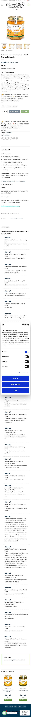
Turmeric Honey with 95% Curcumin (8, 690)
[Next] (27, 28)
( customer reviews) (13, 62)
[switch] (27, 356)
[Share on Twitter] (8, 138)
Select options (8, 699)
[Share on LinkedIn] (17, 138)
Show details (22, 372)
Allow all (15, 378)
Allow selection (15, 384)
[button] (2, 5)
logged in (13, 660)
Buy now (24, 111)
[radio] (3, 106)
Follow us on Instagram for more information (13, 181)
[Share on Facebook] (5, 138)
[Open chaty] (4, 713)
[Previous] (3, 28)
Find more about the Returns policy (10, 206)
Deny (15, 390)
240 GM (16, 219)
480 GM (21, 219)
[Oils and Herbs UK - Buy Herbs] (15, 5)
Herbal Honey (9, 50)
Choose (3, 103)
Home (2, 50)
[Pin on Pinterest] (14, 138)
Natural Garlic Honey (23, 690)
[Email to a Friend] (11, 138)
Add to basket (14, 111)
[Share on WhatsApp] (2, 138)
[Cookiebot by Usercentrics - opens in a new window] (22, 325)
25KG (11, 219)
